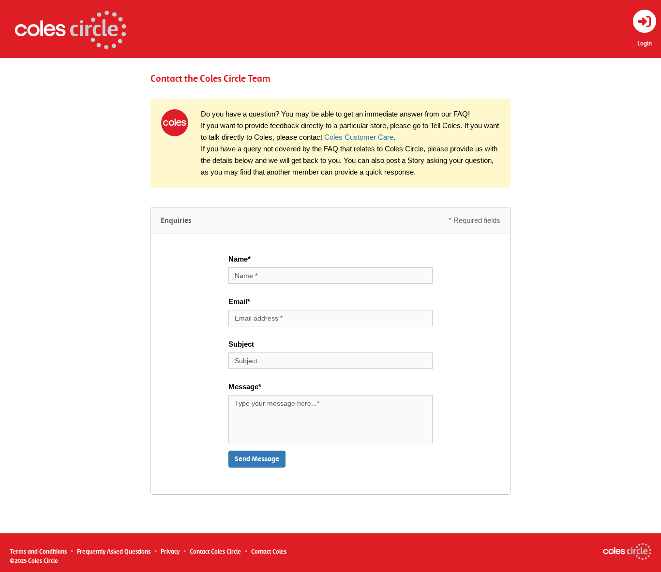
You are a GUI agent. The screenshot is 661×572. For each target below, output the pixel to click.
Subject (241, 344)
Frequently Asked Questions (113, 551)
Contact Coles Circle (215, 551)
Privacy (170, 551)
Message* (244, 386)
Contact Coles (268, 551)
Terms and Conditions (38, 551)
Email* (239, 301)
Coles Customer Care (358, 137)
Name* (239, 259)
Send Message (257, 459)
